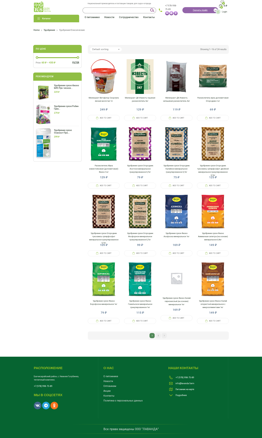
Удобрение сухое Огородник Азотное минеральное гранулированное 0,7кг (140, 168)
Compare (96, 80)
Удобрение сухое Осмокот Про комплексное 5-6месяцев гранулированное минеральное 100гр (64, 131)
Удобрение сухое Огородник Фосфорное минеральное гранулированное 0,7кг (140, 236)
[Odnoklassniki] (176, 13)
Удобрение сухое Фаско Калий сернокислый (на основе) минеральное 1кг (177, 301)
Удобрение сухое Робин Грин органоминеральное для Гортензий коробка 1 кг (66, 107)
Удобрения (49, 30)
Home (37, 30)
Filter (75, 62)
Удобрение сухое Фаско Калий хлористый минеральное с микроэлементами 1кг (213, 304)
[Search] (152, 10)
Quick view (104, 80)
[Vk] (167, 13)
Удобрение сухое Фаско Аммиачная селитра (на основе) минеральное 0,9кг (213, 236)
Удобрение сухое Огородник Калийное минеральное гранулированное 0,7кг (176, 168)
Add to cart (105, 118)
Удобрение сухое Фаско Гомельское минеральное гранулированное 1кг (140, 304)
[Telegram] (171, 13)
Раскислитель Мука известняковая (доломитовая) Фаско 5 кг (103, 168)
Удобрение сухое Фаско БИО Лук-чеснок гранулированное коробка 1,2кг (66, 86)
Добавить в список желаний (111, 80)
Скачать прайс (200, 10)
